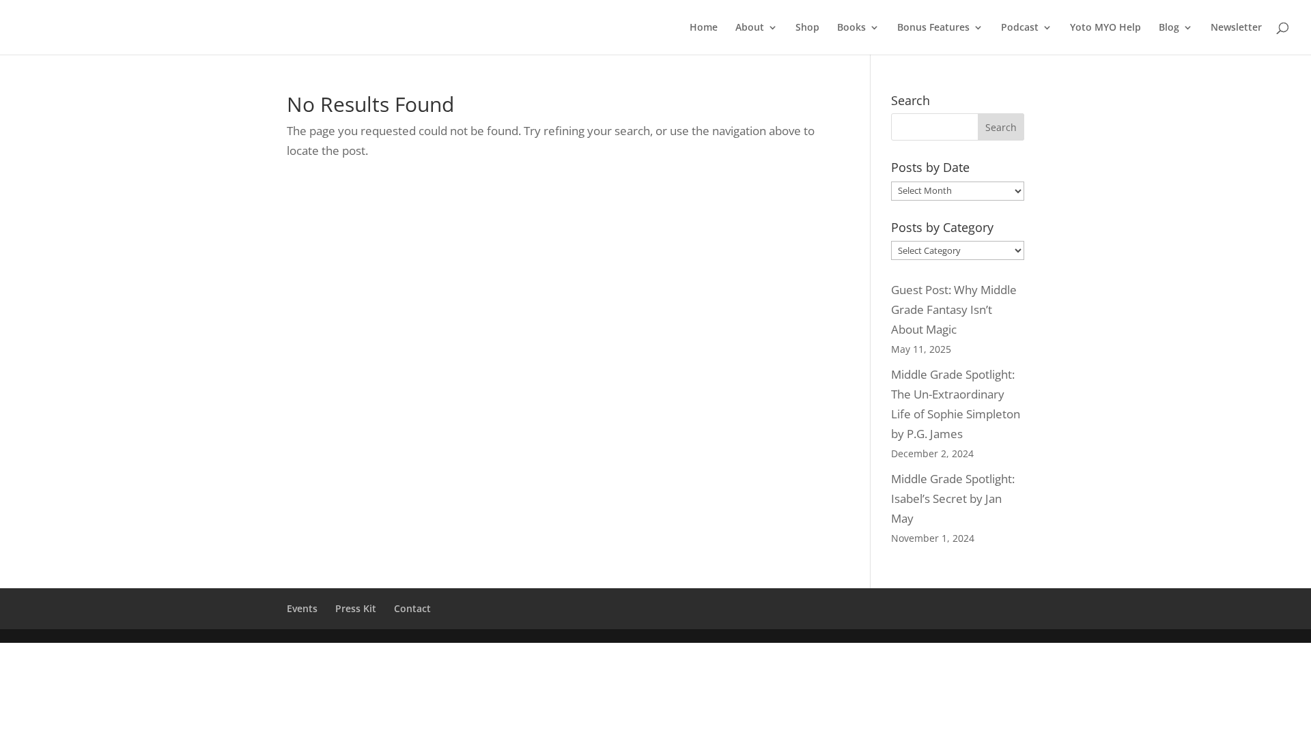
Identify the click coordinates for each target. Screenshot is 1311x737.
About (749, 28)
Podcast (1020, 28)
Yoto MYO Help (1105, 28)
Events (302, 608)
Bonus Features (933, 28)
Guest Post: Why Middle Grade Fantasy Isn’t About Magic (954, 309)
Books (851, 28)
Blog (1169, 28)
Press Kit (355, 608)
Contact (412, 608)
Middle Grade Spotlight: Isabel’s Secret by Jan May (953, 498)
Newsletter (1236, 28)
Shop (807, 28)
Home (704, 28)
